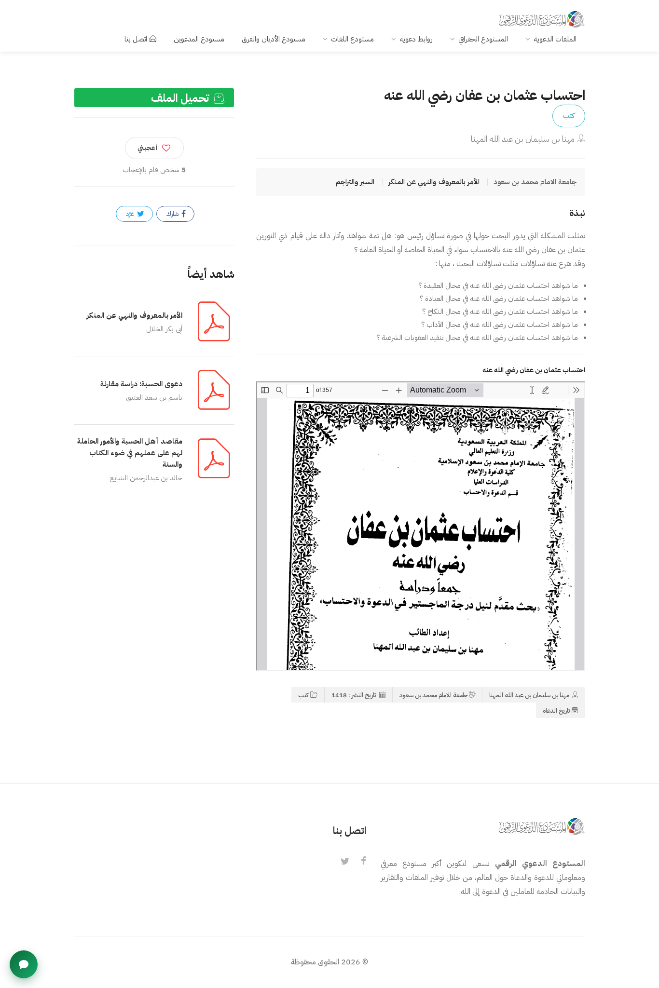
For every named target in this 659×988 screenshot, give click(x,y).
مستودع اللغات (352, 39)
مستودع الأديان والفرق (273, 39)
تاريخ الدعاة (556, 710)
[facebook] (363, 861)
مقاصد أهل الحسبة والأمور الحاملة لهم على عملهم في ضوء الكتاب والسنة (129, 453)
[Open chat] (24, 964)
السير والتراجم (355, 181)
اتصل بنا (135, 39)
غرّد (131, 213)
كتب (569, 115)
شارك (173, 213)
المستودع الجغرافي (483, 39)
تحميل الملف (181, 98)
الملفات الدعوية (555, 39)
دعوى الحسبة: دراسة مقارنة (141, 384)
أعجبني (147, 148)
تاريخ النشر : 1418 (354, 695)
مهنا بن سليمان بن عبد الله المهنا (523, 139)
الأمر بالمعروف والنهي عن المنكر (434, 181)
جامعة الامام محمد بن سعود (433, 695)
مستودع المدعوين (199, 39)
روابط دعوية (416, 39)
